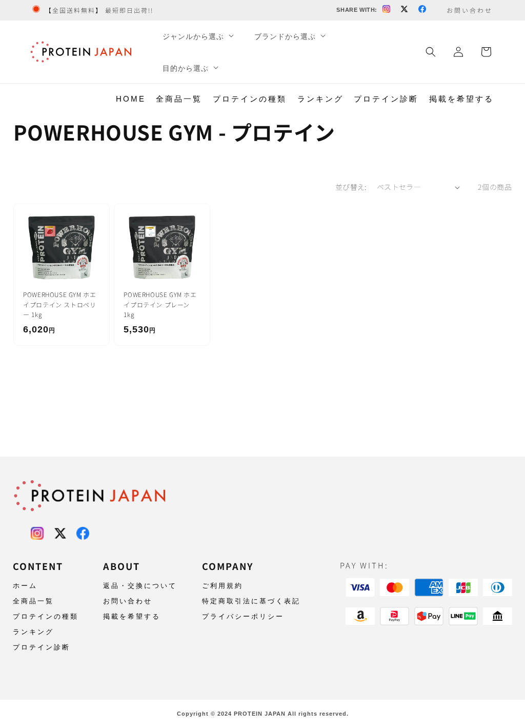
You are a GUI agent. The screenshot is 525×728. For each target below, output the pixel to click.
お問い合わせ (127, 601)
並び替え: (351, 187)
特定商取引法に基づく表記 (251, 601)
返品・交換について (140, 585)
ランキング (320, 98)
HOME (131, 98)
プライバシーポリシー (243, 616)
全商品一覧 (179, 98)
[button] (197, 36)
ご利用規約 (222, 585)
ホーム (25, 585)
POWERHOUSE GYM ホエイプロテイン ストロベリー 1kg (59, 304)
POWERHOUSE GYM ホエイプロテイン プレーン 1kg (160, 304)
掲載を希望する (461, 98)
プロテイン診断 (386, 98)
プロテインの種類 (250, 98)
